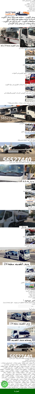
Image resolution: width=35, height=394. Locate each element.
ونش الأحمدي (31, 292)
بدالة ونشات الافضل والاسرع (27, 48)
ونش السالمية (31, 209)
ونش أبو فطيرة (31, 266)
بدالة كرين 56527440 (30, 5)
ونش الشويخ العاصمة (29, 191)
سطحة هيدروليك (31, 10)
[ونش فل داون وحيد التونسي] (17, 113)
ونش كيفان (32, 199)
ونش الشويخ (32, 8)
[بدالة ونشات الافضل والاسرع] (17, 37)
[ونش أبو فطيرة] (17, 256)
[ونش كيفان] (30, 195)
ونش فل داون (31, 104)
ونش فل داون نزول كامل (28, 131)
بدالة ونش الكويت (30, 6)
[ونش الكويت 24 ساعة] (30, 60)
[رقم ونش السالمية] (30, 240)
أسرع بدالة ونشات (30, 56)
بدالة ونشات (32, 141)
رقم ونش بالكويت (30, 360)
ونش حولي (32, 295)
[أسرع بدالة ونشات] (30, 52)
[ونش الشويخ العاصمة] (30, 187)
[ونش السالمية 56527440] (17, 218)
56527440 (32, 2)
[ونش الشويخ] (30, 203)
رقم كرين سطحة (31, 3)
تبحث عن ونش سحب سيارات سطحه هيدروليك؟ (21, 103)
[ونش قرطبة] (17, 173)
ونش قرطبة (31, 182)
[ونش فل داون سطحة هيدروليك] (30, 135)
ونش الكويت (32, 9)
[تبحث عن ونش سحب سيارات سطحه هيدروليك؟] (30, 98)
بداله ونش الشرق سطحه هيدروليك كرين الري (22, 162)
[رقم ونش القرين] (30, 286)
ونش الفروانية (31, 296)
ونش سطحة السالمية (29, 236)
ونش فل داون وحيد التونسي (27, 123)
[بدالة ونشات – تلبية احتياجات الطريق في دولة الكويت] (30, 78)
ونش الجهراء (32, 294)
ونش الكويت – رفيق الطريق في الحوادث (23, 73)
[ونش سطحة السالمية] (30, 232)
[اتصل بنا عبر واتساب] (4, 384)
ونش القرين (31, 274)
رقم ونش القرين (30, 291)
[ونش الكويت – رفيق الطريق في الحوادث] (30, 68)
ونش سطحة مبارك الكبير (28, 282)
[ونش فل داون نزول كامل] (30, 127)
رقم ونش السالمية (30, 245)
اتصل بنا (16, 391)
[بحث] (34, 306)
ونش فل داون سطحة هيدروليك (26, 140)
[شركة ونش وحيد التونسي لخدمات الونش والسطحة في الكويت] (30, 88)
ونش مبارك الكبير (30, 246)
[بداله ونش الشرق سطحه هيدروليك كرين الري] (17, 151)
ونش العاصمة (31, 163)
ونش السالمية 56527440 (28, 228)
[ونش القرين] (30, 270)
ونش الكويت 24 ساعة (29, 65)
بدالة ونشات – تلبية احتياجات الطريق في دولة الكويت (20, 84)
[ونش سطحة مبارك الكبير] (30, 278)
